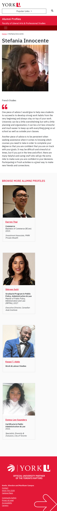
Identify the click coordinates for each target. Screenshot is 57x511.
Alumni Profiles (11, 19)
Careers (5, 505)
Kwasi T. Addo (12, 361)
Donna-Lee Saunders (16, 419)
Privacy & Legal (8, 500)
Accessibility (7, 503)
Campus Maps (7, 493)
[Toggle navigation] (5, 27)
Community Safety (9, 498)
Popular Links (23, 11)
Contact (5, 488)
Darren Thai (11, 222)
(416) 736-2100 (8, 490)
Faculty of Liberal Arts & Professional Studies (23, 23)
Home (4, 34)
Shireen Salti (12, 289)
